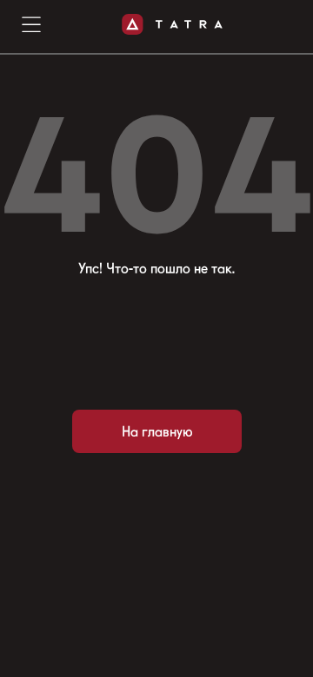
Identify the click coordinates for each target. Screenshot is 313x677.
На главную (157, 432)
